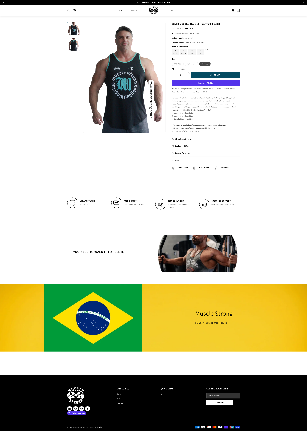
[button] (68, 10)
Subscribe (219, 402)
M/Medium (192, 64)
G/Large (205, 64)
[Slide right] (162, 77)
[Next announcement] (303, 2)
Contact (120, 403)
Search (163, 394)
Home (119, 394)
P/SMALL (179, 64)
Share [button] (176, 160)
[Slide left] (86, 77)
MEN (118, 399)
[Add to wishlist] (173, 69)
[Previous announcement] (3, 2)
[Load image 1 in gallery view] (73, 28)
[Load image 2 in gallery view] (73, 44)
